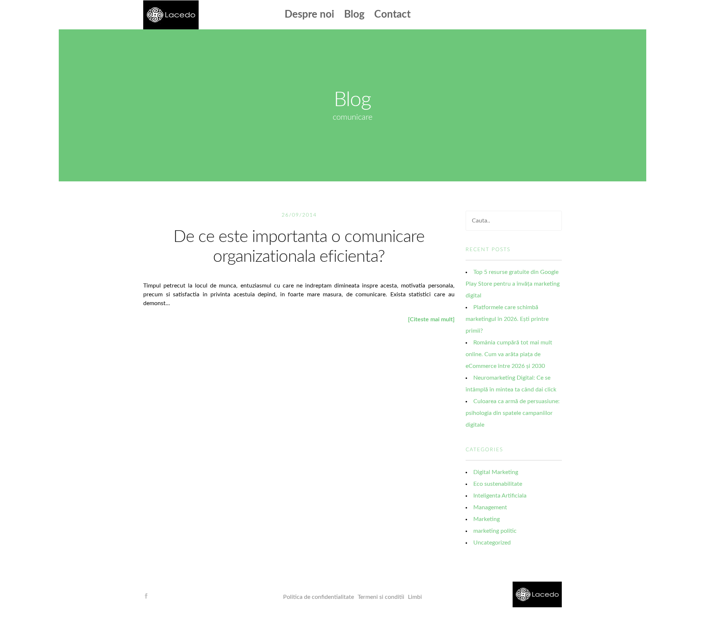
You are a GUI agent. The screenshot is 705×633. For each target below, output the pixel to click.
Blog (354, 14)
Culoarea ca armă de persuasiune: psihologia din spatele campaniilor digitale (513, 413)
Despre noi (309, 14)
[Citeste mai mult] (431, 319)
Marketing (486, 519)
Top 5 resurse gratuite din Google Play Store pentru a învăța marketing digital (513, 284)
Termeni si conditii (381, 597)
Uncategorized (492, 543)
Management (490, 507)
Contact (392, 14)
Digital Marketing (495, 472)
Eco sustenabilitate (497, 484)
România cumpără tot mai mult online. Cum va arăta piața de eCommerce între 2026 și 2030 (509, 354)
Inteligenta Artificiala (500, 496)
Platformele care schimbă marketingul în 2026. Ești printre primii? (507, 319)
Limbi (415, 597)
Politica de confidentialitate (318, 597)
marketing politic (495, 531)
